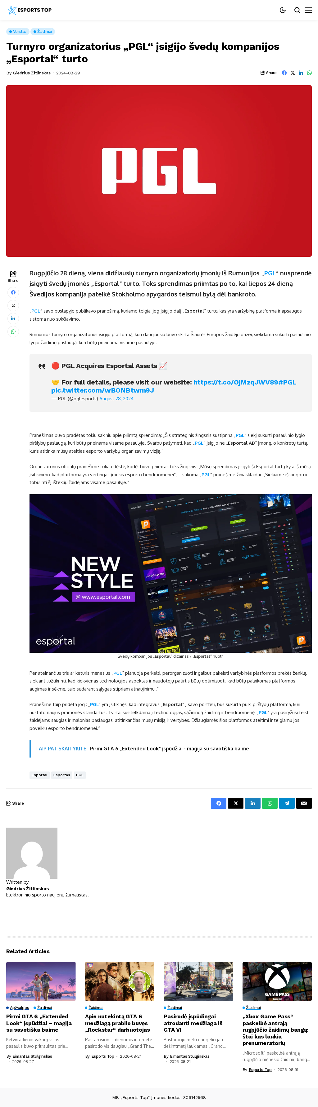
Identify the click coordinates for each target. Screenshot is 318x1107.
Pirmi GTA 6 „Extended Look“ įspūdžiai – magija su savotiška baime (38, 1023)
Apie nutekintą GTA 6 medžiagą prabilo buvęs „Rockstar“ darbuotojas (117, 1023)
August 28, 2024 (116, 399)
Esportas (61, 775)
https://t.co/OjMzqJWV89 (235, 382)
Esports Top (102, 1056)
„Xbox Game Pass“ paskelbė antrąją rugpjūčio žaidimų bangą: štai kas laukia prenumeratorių (275, 1029)
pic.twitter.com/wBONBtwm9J (102, 390)
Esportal (40, 775)
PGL (270, 273)
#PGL (287, 382)
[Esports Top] (29, 10)
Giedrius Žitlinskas (31, 72)
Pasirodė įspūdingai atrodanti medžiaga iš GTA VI (193, 1023)
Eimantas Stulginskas (32, 1056)
